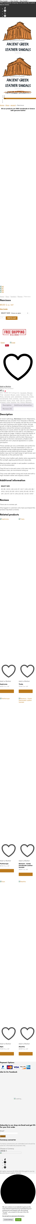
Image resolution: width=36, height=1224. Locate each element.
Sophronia (3, 684)
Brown (13, 395)
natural (22, 398)
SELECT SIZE (5, 313)
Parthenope (4, 863)
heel (10, 398)
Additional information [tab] (23, 405)
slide (17, 400)
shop (13, 400)
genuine (7, 397)
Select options (7, 691)
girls (12, 397)
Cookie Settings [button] (8, 1219)
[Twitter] (3, 391)
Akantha (22, 1046)
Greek (31, 397)
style (8, 402)
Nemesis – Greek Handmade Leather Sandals (26, 865)
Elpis (1, 1046)
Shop (7, 105)
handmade (4, 398)
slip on (22, 400)
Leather (16, 398)
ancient (13, 105)
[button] (4, 95)
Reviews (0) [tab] (7, 409)
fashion (23, 395)
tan (18, 402)
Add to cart (11, 318)
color (18, 395)
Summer (13, 402)
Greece (25, 397)
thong (22, 402)
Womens (28, 402)
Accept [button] (18, 1219)
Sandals (13, 296)
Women (20, 296)
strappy (3, 402)
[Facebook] (1, 391)
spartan (28, 400)
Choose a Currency (7, 1149)
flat (28, 395)
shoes (9, 400)
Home (2, 105)
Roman (27, 398)
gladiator (18, 397)
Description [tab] (7, 405)
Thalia (21, 684)
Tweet (2, 342)
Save (7, 391)
